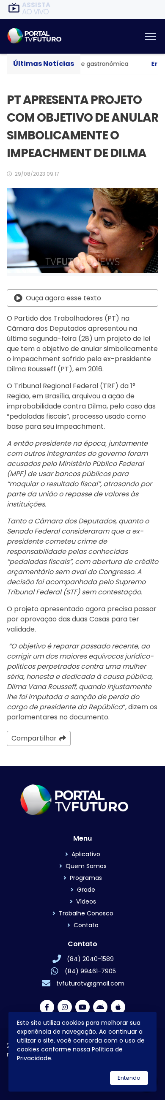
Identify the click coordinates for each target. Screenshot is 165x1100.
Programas (86, 878)
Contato (86, 925)
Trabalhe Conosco (86, 913)
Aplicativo (86, 854)
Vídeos (86, 901)
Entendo (129, 1078)
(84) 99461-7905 (90, 971)
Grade (86, 889)
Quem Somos (86, 866)
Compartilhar (34, 738)
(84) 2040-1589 (90, 959)
